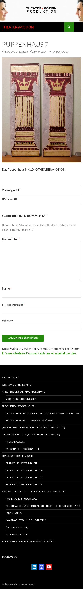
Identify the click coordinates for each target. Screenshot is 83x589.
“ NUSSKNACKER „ (15, 441)
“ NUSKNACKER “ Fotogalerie (23, 448)
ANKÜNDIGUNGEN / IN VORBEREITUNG (23, 391)
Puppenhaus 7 (60, 51)
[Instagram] (41, 567)
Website (7, 321)
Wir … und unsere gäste (16, 384)
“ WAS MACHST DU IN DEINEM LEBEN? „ (26, 520)
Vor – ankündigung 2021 (21, 398)
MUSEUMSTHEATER (16, 534)
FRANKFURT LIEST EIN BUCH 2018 (24, 470)
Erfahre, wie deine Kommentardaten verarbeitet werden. (39, 353)
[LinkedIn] (34, 567)
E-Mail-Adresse (13, 304)
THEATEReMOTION (18, 27)
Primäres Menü (78, 27)
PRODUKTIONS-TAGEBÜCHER (18, 406)
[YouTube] (49, 567)
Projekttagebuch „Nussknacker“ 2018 (29, 420)
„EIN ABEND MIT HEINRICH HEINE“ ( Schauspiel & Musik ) (33, 427)
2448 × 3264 (39, 51)
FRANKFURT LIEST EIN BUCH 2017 (24, 477)
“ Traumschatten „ (17, 527)
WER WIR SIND (10, 377)
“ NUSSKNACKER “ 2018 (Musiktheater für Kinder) (31, 434)
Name (7, 288)
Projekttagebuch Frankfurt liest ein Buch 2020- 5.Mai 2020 (42, 413)
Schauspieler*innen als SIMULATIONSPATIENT (29, 541)
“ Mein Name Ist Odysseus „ (21, 498)
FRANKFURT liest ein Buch (17, 456)
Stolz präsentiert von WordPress (18, 584)
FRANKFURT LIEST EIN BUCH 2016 (24, 484)
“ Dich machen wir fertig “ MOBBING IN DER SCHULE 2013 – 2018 (43, 505)
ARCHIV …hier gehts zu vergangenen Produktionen (34, 491)
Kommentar (11, 239)
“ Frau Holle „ (14, 513)
